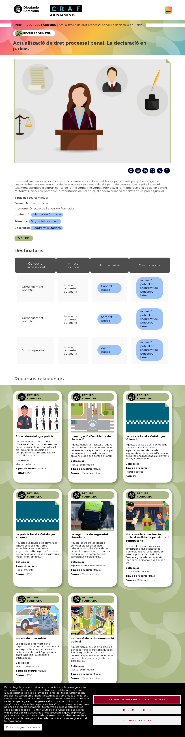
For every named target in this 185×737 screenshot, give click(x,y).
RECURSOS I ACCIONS (40, 25)
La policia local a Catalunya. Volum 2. (36, 536)
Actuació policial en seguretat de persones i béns (149, 288)
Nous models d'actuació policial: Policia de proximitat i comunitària (147, 537)
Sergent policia (106, 318)
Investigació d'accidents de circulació (91, 438)
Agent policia (105, 349)
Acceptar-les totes (137, 720)
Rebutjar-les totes (137, 709)
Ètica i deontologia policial (35, 436)
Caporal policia (106, 288)
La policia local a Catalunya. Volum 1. (145, 438)
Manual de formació (47, 214)
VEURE (23, 238)
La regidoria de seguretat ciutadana (89, 536)
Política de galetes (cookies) (23, 727)
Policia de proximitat (31, 638)
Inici (18, 25)
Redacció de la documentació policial (92, 640)
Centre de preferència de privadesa (137, 699)
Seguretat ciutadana (45, 221)
